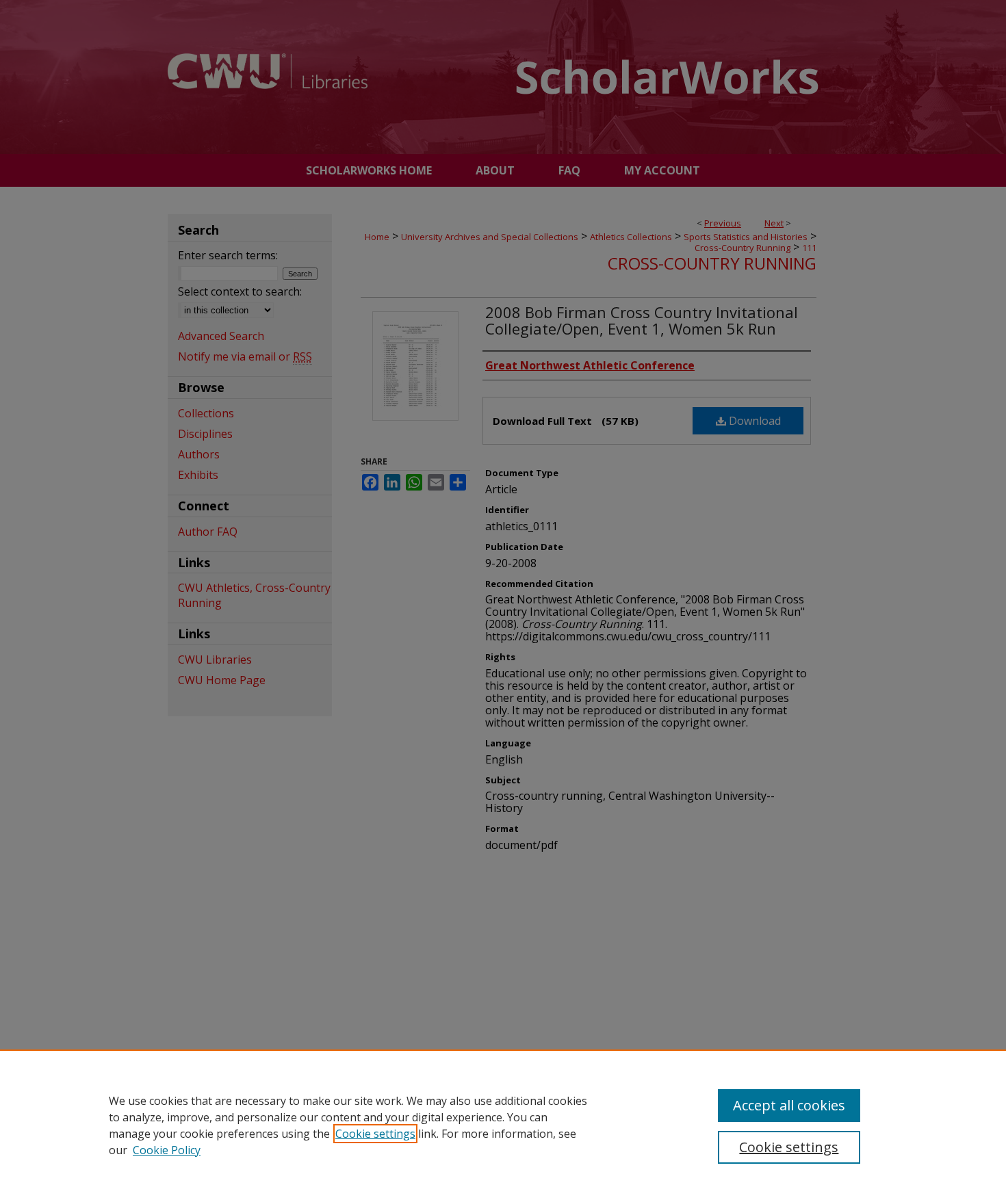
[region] (503, 1124)
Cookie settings (375, 1133)
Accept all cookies (789, 1105)
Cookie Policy (167, 1150)
